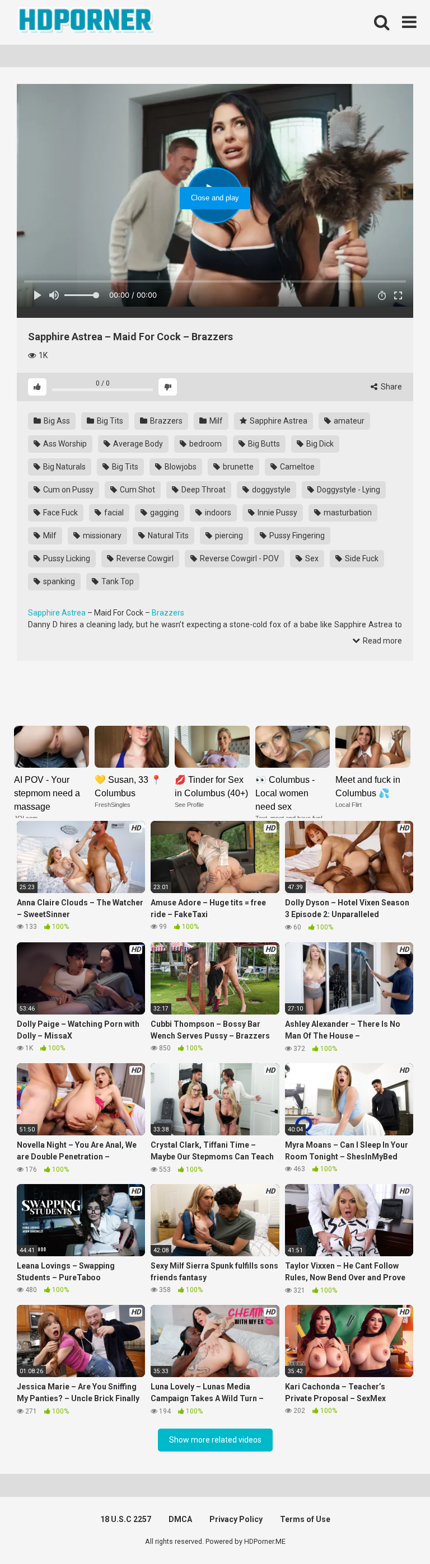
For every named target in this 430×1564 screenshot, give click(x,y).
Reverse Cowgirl (144, 558)
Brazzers (165, 420)
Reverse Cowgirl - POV (238, 558)
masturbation (347, 512)
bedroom (205, 443)
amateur (348, 420)
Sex (311, 558)
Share (390, 386)
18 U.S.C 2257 (125, 1519)
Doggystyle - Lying (347, 489)
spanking (58, 581)
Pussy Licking (65, 558)
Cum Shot (136, 489)
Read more (381, 640)
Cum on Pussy (67, 489)
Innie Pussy (276, 512)
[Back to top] (392, 1530)
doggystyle (270, 489)
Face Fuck (59, 512)
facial (113, 512)
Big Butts (263, 443)
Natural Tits (167, 535)
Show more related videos (215, 1439)
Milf (215, 420)
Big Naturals (63, 466)
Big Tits (109, 420)
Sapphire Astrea (277, 420)
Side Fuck (360, 558)
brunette (237, 466)
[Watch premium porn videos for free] (87, 22)
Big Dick (319, 443)
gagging (163, 512)
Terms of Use (305, 1519)
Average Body (137, 443)
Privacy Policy (236, 1519)
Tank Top (117, 581)
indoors (217, 512)
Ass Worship (64, 443)
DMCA (180, 1519)
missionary (101, 535)
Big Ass (56, 420)
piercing (228, 535)
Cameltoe (296, 466)
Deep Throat (203, 489)
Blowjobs (180, 466)
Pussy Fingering (296, 535)
